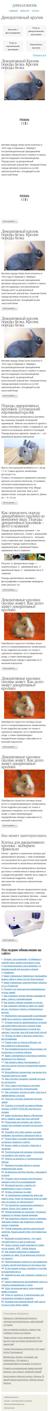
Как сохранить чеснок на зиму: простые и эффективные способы (23, 1094)
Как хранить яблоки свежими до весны (23, 1002)
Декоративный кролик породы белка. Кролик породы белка (19, 234)
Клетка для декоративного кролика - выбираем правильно (22, 845)
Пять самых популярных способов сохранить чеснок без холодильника (20, 1087)
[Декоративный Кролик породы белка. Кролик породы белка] (24, 85)
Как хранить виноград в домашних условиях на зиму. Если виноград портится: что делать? (23, 1255)
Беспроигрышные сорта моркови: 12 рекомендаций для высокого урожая (21, 967)
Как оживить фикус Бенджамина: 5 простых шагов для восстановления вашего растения (23, 1065)
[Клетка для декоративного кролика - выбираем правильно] (24, 923)
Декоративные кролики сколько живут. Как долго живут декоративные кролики (22, 604)
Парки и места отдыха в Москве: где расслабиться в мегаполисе (21, 1044)
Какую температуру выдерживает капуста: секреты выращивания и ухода (24, 1283)
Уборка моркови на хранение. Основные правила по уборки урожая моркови (23, 1213)
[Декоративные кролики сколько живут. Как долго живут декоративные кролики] (24, 626)
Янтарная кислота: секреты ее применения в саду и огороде (18, 1187)
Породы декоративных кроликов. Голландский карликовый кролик (20, 408)
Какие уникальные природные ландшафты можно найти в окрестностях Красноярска (24, 977)
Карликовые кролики (36, 46)
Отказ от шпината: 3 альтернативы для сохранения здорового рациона (22, 1296)
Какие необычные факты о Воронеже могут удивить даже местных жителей (22, 1117)
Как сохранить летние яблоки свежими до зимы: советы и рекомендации (23, 997)
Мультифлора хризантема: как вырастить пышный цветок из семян (24, 1074)
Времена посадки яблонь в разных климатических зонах (20, 1167)
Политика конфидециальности (14, 1404)
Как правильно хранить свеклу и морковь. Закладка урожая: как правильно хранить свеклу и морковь (24, 1222)
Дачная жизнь (24, 5)
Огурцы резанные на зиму (18, 1191)
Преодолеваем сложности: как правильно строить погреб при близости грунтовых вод (24, 1263)
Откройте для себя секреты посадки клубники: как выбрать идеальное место (21, 1133)
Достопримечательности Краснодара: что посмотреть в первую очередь (24, 1050)
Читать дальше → (9, 221)
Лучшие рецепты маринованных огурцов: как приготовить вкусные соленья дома (24, 1024)
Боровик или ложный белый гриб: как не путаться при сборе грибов (23, 1303)
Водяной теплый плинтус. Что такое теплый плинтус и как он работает (21, 1240)
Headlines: (9, 972)
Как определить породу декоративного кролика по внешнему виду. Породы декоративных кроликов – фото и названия (23, 519)
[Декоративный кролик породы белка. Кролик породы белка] (24, 255)
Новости (24, 10)
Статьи (35, 10)
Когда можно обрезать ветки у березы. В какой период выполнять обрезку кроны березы (23, 1379)
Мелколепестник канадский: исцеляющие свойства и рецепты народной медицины (23, 1017)
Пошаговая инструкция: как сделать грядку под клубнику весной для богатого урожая (22, 1125)
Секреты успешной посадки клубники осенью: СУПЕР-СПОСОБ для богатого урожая (22, 1109)
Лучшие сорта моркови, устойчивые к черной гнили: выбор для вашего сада (21, 961)
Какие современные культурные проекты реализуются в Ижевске (23, 1057)
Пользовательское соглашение (21, 1401)
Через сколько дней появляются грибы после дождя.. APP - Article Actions (22, 1246)
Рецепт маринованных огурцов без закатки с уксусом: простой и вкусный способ (24, 1030)
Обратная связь (9, 1408)
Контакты (7, 1401)
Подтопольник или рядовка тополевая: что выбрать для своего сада (22, 1153)
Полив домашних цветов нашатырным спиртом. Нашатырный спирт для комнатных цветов (24, 1232)
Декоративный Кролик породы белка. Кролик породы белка (20, 64)
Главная (13, 10)
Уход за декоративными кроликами (36, 31)
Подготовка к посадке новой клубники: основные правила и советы (22, 1140)
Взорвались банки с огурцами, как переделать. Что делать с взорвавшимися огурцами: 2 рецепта (22, 1360)
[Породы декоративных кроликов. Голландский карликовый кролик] (24, 451)
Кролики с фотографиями (13, 31)
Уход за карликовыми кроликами (13, 46)
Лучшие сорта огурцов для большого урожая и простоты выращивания (21, 1180)
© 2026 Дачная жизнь (11, 1397)
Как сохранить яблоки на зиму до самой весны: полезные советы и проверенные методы (22, 1009)
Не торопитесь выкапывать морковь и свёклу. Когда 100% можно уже (22, 1207)
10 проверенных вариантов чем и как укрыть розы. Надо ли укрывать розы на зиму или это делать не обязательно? (24, 1198)
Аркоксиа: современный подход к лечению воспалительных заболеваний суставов (23, 1321)
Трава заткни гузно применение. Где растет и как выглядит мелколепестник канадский (22, 1340)
